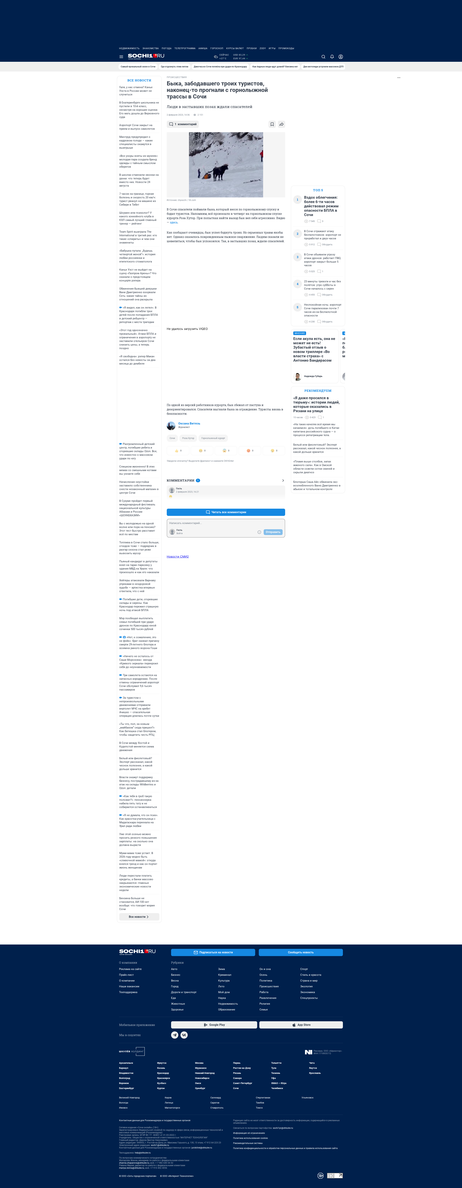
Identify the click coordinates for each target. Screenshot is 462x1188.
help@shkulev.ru (143, 1153)
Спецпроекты (309, 998)
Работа (264, 992)
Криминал (224, 974)
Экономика (307, 992)
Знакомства (151, 48)
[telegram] (174, 1035)
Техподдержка (128, 992)
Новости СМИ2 (178, 556)
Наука (222, 998)
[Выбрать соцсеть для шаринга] (281, 124)
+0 (270, 503)
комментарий (186, 124)
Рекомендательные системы (248, 1143)
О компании (127, 980)
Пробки (252, 48)
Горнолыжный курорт (213, 438)
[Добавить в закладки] (272, 124)
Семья (264, 1009)
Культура (224, 980)
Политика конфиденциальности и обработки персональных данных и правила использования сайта (285, 1148)
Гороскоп (216, 48)
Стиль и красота (310, 974)
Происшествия (269, 986)
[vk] (184, 1035)
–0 (280, 503)
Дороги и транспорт (184, 992)
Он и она (265, 969)
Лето (221, 986)
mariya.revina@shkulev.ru (131, 1168)
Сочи (172, 438)
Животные (178, 1003)
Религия (265, 1003)
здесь (174, 222)
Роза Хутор (188, 438)
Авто (174, 969)
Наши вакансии (129, 986)
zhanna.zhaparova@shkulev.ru (134, 1163)
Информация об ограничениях (249, 1133)
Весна (175, 980)
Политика (266, 980)
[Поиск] (323, 57)
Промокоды (286, 48)
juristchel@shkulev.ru (201, 1147)
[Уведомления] (332, 57)
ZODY (263, 48)
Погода (167, 48)
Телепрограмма (185, 48)
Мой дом (224, 992)
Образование (226, 1009)
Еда (173, 998)
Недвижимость (129, 48)
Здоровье (177, 1009)
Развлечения (268, 998)
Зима (221, 969)
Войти (179, 533)
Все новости (139, 80)
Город (174, 986)
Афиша (203, 48)
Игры (272, 48)
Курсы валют (235, 48)
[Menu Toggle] (121, 57)
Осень (263, 974)
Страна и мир (308, 980)
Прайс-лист (126, 974)
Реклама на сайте (130, 969)
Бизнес (175, 974)
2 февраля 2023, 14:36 (178, 115)
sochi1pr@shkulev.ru (283, 1128)
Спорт (304, 969)
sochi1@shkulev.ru (160, 1145)
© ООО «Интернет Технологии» (177, 1176)
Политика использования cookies (250, 1138)
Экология (306, 986)
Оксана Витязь (189, 423)
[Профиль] (340, 57)
